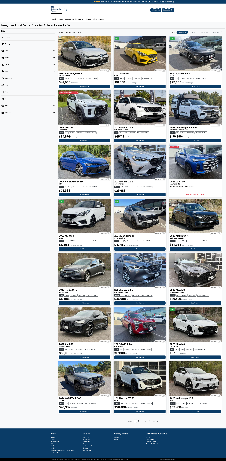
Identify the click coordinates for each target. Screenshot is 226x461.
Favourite (103, 70)
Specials (68, 19)
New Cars (86, 437)
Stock (61, 19)
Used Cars (86, 442)
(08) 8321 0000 (156, 2)
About (148, 437)
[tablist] (199, 32)
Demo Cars (86, 440)
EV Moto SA (55, 452)
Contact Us (150, 440)
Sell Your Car (155, 10)
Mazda (53, 440)
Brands (53, 19)
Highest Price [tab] (204, 32)
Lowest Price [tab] (216, 32)
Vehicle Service (119, 437)
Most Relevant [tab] (182, 32)
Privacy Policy (151, 442)
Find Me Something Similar (195, 195)
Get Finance (84, 86)
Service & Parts (77, 19)
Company (101, 19)
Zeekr (53, 446)
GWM (53, 437)
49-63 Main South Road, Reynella (135, 2)
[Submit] (66, 10)
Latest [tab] (193, 32)
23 (149, 421)
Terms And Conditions (153, 444)
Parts (116, 440)
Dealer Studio (171, 459)
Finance (88, 19)
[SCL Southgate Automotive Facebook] (174, 2)
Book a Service (168, 10)
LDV (52, 444)
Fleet (95, 19)
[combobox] (82, 10)
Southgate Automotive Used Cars (62, 450)
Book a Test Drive (89, 446)
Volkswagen (55, 442)
